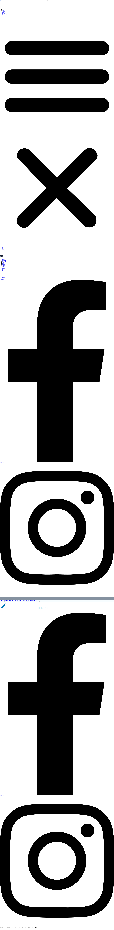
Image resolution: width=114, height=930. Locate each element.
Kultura (3, 263)
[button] (57, 131)
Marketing (4, 14)
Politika (3, 258)
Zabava (3, 266)
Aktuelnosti (4, 261)
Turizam (3, 11)
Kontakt (3, 15)
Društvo (3, 259)
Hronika (3, 264)
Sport (3, 262)
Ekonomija (4, 260)
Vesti (3, 10)
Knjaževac (4, 13)
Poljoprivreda (4, 12)
